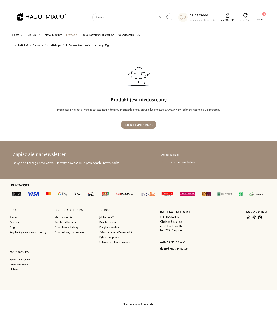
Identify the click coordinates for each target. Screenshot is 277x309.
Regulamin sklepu (108, 222)
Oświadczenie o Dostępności (115, 232)
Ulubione (14, 269)
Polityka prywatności (110, 227)
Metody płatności (64, 217)
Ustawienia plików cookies (114, 242)
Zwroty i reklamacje (65, 222)
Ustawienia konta (19, 264)
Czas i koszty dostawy (66, 227)
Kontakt (14, 217)
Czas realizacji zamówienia (70, 232)
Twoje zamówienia (20, 259)
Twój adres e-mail (169, 155)
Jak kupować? (107, 217)
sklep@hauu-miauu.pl (174, 248)
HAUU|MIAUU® (20, 45)
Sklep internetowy (137, 304)
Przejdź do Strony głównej (138, 125)
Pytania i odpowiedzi (110, 237)
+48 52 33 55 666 (173, 242)
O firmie (14, 222)
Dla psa (36, 45)
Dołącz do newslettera (180, 162)
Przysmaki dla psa (53, 45)
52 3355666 (199, 15)
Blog (12, 227)
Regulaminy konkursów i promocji (28, 232)
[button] (168, 17)
